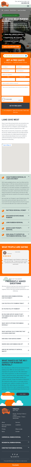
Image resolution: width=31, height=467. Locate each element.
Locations (6, 10)
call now (22, 394)
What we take (19, 429)
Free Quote (15, 465)
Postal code (23, 76)
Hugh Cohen (17, 251)
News (3, 431)
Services (18, 422)
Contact (18, 431)
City (8, 76)
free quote (8, 394)
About (3, 422)
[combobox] (15, 83)
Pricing (3, 429)
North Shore (13, 10)
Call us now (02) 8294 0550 (11, 46)
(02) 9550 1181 (25, 3)
